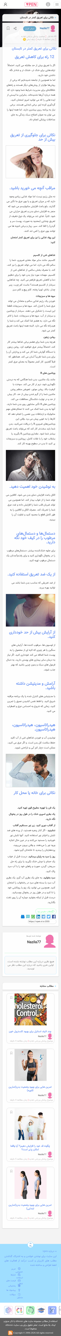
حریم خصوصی (17, 1270)
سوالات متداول (16, 1296)
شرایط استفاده (17, 1276)
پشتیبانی (12, 1285)
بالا (30, 1245)
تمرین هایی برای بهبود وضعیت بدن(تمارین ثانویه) (30, 1088)
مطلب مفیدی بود (44, 911)
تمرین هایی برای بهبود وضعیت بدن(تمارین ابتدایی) (30, 1206)
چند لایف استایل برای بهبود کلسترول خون (30, 1031)
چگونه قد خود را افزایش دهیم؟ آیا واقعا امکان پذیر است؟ (30, 1147)
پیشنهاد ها (11, 1290)
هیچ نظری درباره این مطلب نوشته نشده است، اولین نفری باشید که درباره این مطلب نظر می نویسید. (30, 965)
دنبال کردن (29, 28)
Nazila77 (44, 29)
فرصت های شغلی (14, 1282)
